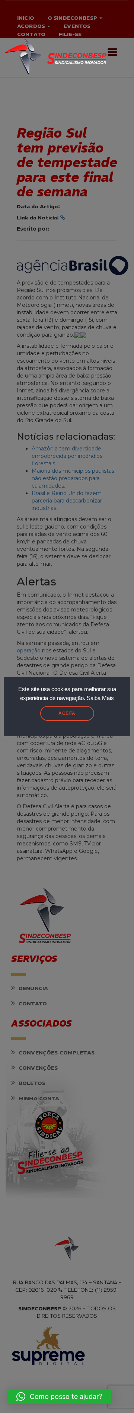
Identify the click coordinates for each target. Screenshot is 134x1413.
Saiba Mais (100, 698)
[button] (59, 1396)
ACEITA (66, 713)
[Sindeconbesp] (63, 54)
